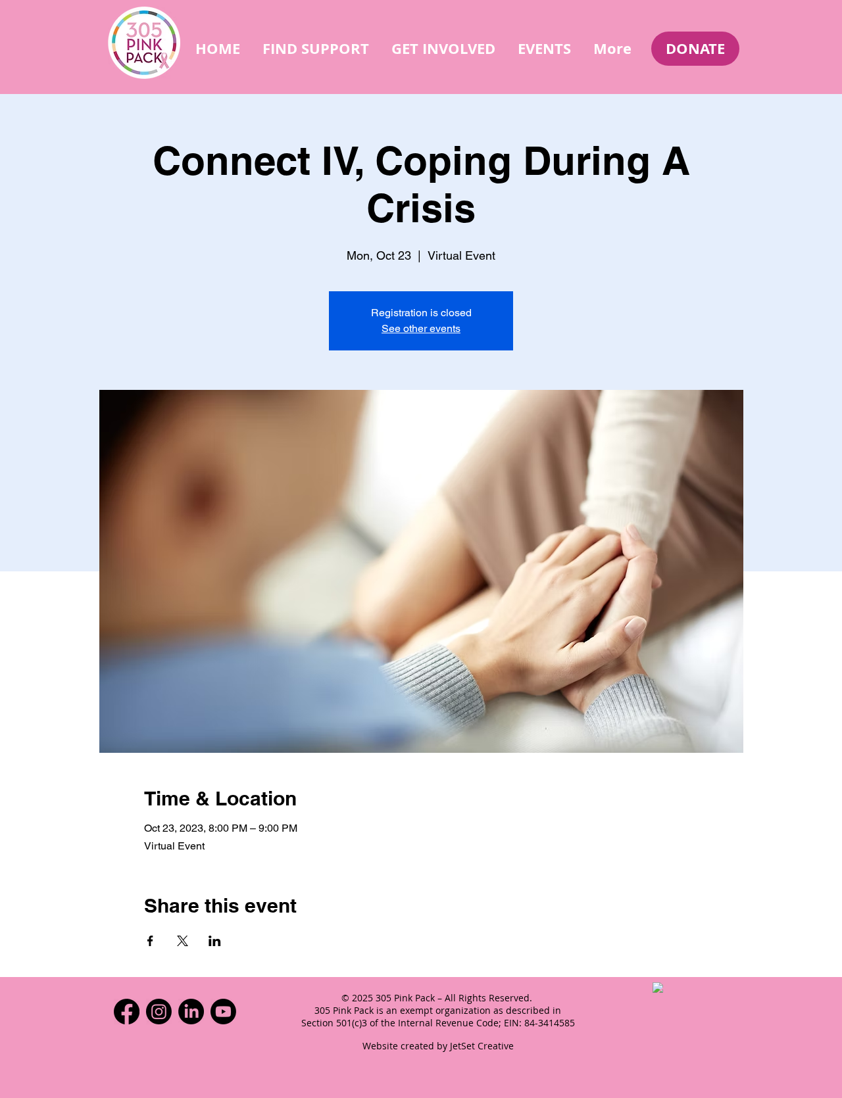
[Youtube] (223, 1011)
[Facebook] (126, 1011)
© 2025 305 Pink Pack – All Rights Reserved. (438, 997)
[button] (315, 48)
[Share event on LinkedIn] (215, 941)
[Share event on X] (182, 941)
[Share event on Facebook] (150, 941)
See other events (421, 328)
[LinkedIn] (191, 1011)
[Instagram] (159, 1011)
